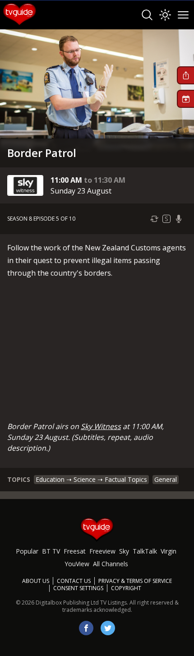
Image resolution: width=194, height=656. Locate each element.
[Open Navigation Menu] (183, 15)
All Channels (110, 563)
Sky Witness (101, 426)
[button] (185, 75)
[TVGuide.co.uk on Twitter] (108, 628)
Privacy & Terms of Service (135, 581)
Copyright (126, 588)
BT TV (51, 551)
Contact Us (74, 581)
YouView (77, 563)
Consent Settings (78, 588)
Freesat (75, 551)
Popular (27, 551)
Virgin (168, 551)
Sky (124, 551)
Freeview (102, 551)
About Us (35, 581)
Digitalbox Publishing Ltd (67, 602)
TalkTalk (145, 551)
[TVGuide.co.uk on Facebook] (86, 628)
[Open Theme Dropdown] (165, 15)
